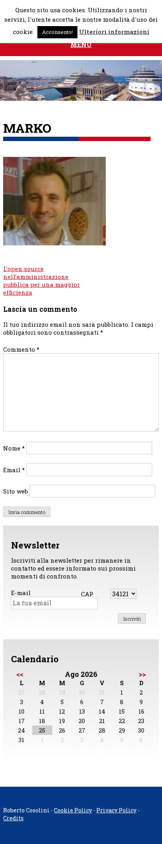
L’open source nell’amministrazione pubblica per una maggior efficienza (41, 280)
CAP (87, 594)
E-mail (21, 593)
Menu (81, 44)
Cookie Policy (73, 810)
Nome (14, 448)
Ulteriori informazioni (114, 32)
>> (142, 674)
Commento (21, 349)
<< (19, 674)
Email (14, 470)
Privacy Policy (116, 810)
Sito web (15, 491)
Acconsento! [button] (57, 32)
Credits (13, 818)
